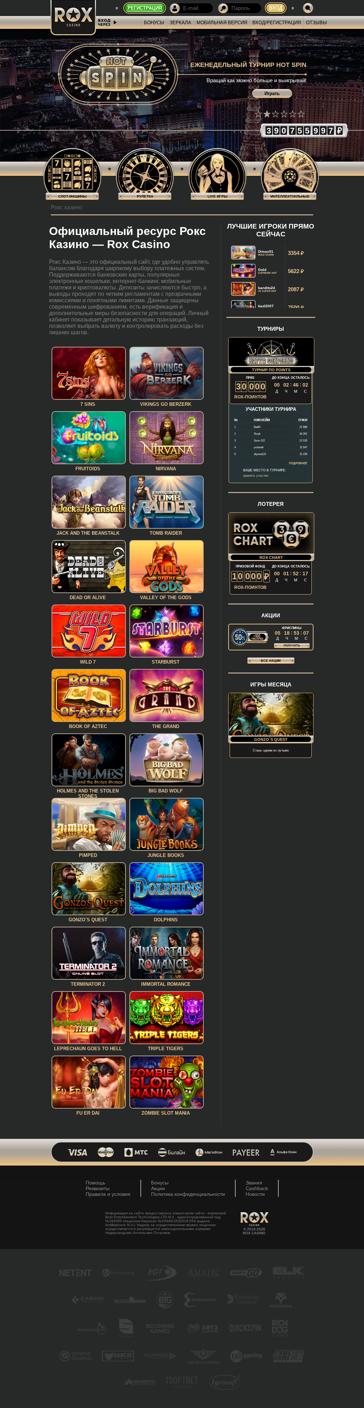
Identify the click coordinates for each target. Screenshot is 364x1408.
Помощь (95, 1182)
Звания (254, 1182)
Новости (255, 1194)
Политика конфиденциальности (188, 1194)
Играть (272, 93)
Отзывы (316, 22)
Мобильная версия (222, 22)
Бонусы (154, 22)
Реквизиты (97, 1188)
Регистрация (145, 8)
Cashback (257, 1188)
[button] (258, 113)
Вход (275, 8)
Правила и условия (108, 1194)
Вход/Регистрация (276, 22)
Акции (158, 1188)
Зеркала (180, 22)
